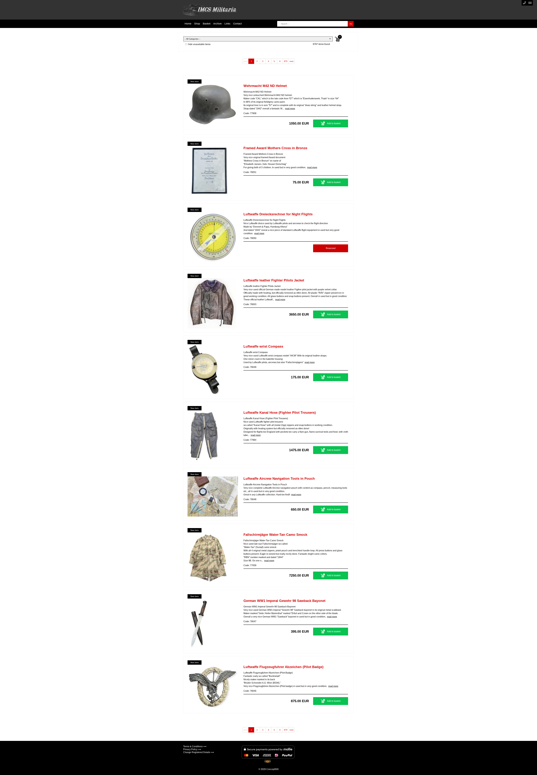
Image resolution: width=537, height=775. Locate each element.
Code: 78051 (249, 172)
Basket (206, 23)
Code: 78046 (249, 691)
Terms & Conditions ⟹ (194, 746)
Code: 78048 (249, 499)
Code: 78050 (249, 238)
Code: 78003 (249, 304)
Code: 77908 (249, 113)
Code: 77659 (249, 565)
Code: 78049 (249, 367)
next (291, 61)
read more (290, 108)
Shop (197, 23)
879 (285, 61)
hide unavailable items (199, 44)
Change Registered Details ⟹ (198, 752)
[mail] (530, 3)
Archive (217, 23)
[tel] (524, 3)
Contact (237, 23)
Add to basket (334, 123)
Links (227, 23)
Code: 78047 (249, 621)
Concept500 (272, 769)
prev (246, 61)
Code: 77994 (249, 440)
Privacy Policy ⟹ (192, 749)
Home (188, 23)
